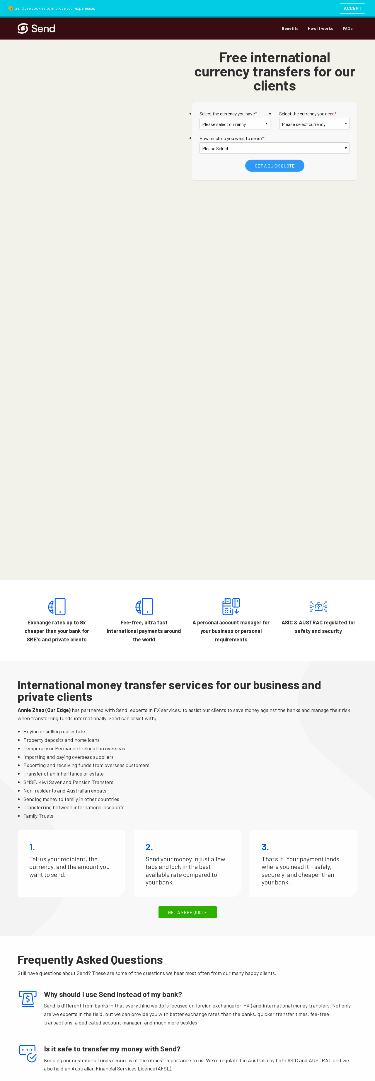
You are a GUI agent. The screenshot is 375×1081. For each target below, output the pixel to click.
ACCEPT (353, 8)
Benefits (290, 28)
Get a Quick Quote (275, 165)
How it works (320, 28)
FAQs (348, 28)
